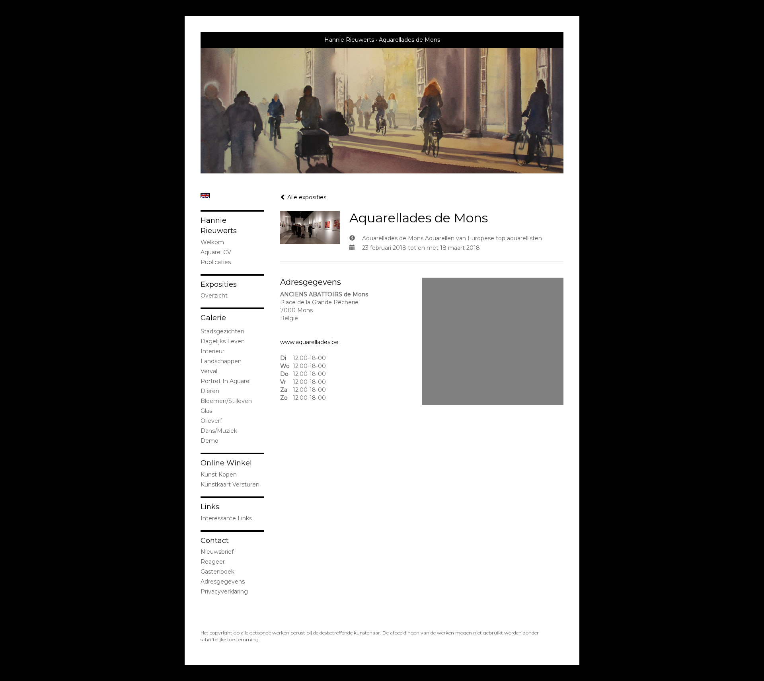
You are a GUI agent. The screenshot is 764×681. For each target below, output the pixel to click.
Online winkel (226, 463)
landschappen (221, 361)
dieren (210, 391)
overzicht (214, 295)
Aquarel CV (216, 252)
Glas (206, 410)
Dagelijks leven (223, 341)
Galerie (213, 317)
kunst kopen (219, 474)
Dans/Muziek (219, 430)
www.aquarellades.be (309, 342)
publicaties (216, 262)
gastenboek (217, 571)
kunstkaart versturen (230, 484)
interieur (212, 351)
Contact (215, 540)
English (205, 195)
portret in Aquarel (226, 381)
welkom (212, 242)
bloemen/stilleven (226, 401)
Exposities (219, 284)
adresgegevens (223, 581)
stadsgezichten (222, 331)
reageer (213, 561)
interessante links (226, 518)
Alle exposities (306, 197)
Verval (209, 371)
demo (209, 440)
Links (210, 506)
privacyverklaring (224, 591)
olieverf (211, 420)
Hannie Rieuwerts (349, 39)
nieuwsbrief (217, 551)
